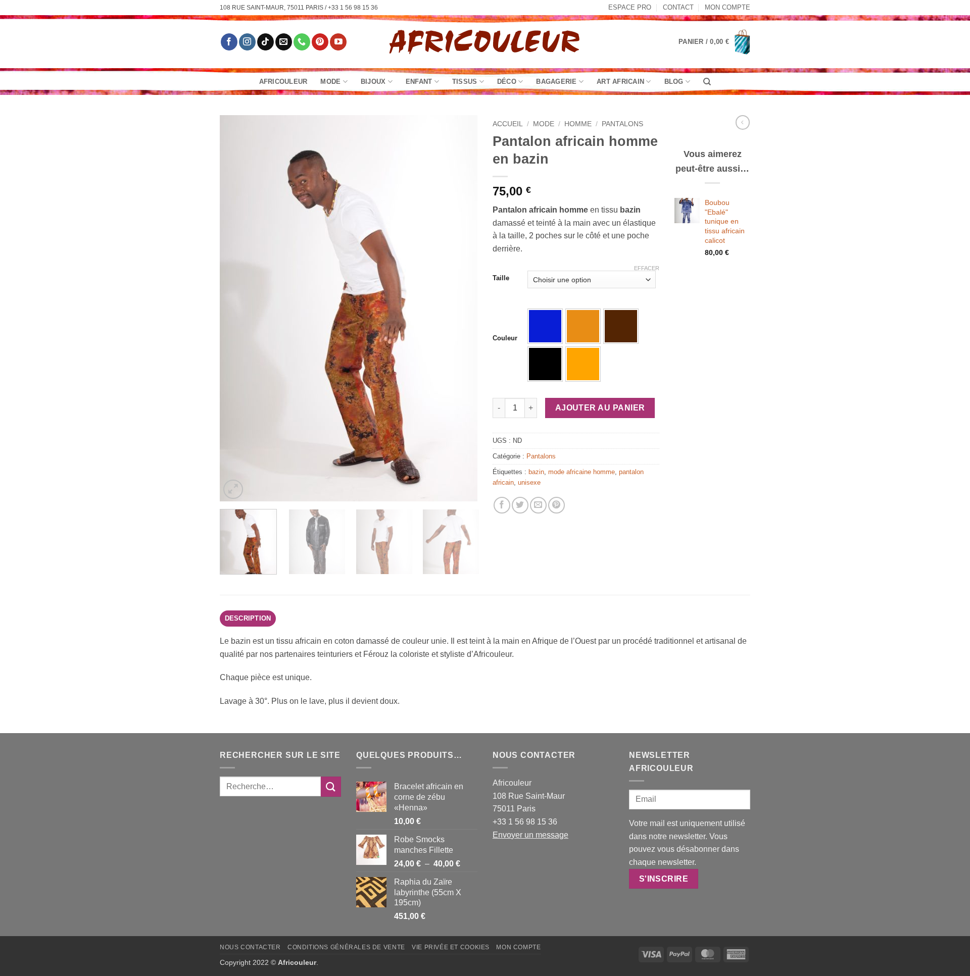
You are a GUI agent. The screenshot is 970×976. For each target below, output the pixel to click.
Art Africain (620, 81)
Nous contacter (250, 947)
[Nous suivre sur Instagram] (247, 41)
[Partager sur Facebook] (502, 505)
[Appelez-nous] (302, 41)
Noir (545, 364)
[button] (714, 42)
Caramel (583, 326)
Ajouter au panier (600, 407)
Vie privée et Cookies (451, 947)
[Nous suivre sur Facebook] (229, 41)
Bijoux (373, 81)
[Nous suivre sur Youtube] (338, 41)
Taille (501, 278)
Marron (621, 326)
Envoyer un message (530, 835)
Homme (578, 124)
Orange (583, 364)
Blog (674, 81)
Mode (330, 81)
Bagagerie (556, 81)
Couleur (505, 338)
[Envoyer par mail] (538, 505)
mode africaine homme (581, 472)
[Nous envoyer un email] (283, 41)
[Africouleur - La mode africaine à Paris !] (485, 41)
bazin (536, 472)
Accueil (508, 124)
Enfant (419, 81)
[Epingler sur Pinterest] (556, 505)
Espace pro (629, 7)
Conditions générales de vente (346, 947)
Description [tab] (248, 618)
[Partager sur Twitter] (520, 505)
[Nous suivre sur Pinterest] (320, 41)
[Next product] (743, 122)
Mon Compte (727, 7)
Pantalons (622, 124)
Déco (506, 81)
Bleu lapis (545, 326)
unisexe (529, 482)
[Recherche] (707, 81)
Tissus (464, 81)
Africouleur (283, 81)
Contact (678, 7)
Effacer (646, 268)
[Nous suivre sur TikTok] (265, 41)
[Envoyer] (331, 786)
